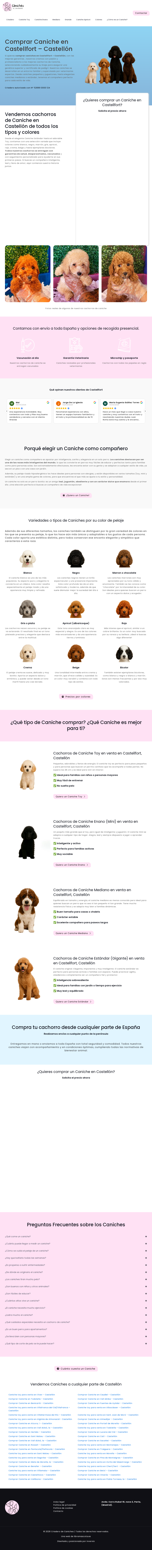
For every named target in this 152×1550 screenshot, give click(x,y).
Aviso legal (58, 1502)
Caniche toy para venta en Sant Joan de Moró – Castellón (108, 1415)
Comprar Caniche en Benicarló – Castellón (31, 1403)
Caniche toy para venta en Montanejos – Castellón (104, 1445)
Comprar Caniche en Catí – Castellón (97, 1436)
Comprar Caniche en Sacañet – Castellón (99, 1440)
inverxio (91, 1541)
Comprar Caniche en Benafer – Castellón (30, 1466)
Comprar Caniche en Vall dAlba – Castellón (100, 1399)
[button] (145, 411)
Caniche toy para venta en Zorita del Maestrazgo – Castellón (110, 1462)
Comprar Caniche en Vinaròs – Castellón (99, 1475)
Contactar (141, 13)
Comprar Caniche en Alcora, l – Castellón (30, 1423)
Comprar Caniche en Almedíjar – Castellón (100, 1419)
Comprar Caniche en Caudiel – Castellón (99, 1394)
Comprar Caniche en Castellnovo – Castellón (32, 1475)
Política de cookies (63, 1508)
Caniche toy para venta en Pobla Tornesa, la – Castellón (107, 1479)
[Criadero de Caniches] (13, 6)
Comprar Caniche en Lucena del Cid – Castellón (103, 1432)
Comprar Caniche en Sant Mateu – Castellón (32, 1436)
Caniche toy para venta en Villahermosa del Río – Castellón (40, 1415)
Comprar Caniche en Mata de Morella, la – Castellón (36, 1462)
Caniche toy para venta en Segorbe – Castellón (33, 1457)
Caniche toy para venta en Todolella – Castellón (103, 1427)
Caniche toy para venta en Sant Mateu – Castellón (35, 1453)
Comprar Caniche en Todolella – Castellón (31, 1399)
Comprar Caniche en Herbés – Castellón (30, 1432)
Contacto (58, 1511)
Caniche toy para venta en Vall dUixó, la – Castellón (36, 1427)
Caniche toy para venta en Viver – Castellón (32, 1394)
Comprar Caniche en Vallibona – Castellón (31, 1479)
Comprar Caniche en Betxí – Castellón (98, 1470)
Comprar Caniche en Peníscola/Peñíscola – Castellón (37, 1449)
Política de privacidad (64, 1505)
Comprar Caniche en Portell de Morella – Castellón (104, 1423)
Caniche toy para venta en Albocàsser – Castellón (104, 1407)
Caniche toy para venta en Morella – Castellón (102, 1453)
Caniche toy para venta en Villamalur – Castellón (34, 1470)
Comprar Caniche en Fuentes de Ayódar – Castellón (105, 1403)
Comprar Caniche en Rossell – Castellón (30, 1445)
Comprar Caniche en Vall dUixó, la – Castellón (33, 1440)
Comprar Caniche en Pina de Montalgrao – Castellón (105, 1457)
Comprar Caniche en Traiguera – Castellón (100, 1449)
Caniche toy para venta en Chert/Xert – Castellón (104, 1466)
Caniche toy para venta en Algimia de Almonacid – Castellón (40, 1419)
